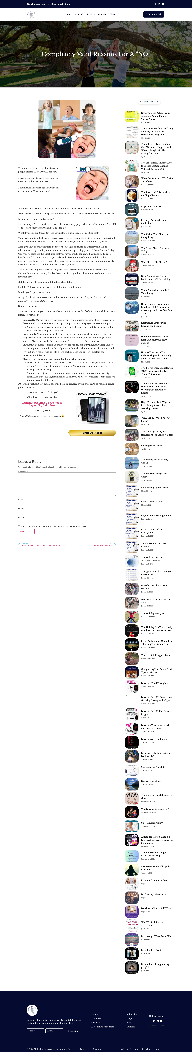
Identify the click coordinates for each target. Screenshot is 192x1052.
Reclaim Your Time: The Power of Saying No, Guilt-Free (42, 404)
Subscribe (102, 14)
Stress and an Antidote (153, 767)
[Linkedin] (159, 4)
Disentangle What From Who (157, 936)
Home (69, 14)
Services (91, 14)
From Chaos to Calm (152, 501)
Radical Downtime (151, 781)
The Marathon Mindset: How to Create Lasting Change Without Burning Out (156, 166)
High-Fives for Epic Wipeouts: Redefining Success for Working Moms (157, 405)
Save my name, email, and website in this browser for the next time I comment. (53, 526)
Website (21, 517)
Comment (23, 471)
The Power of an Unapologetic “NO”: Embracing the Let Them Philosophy (157, 371)
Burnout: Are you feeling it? (155, 739)
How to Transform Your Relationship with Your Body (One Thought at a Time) (156, 355)
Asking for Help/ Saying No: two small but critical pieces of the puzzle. (157, 840)
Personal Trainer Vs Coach (155, 880)
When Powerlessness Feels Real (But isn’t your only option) (155, 340)
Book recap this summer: (154, 894)
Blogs (112, 14)
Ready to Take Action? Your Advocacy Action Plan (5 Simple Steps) (155, 116)
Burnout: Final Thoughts (154, 683)
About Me (79, 14)
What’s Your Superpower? (155, 809)
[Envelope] (163, 4)
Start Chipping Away (152, 823)
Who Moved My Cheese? (154, 262)
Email (21, 508)
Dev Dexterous (95, 1049)
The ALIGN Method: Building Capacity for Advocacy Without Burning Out (157, 131)
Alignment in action (151, 206)
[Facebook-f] (151, 4)
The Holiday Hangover (153, 613)
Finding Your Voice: (151, 446)
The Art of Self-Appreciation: (156, 655)
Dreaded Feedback (151, 950)
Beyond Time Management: (156, 515)
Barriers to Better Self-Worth (156, 908)
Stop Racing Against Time (154, 487)
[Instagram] (155, 4)
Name (21, 499)
